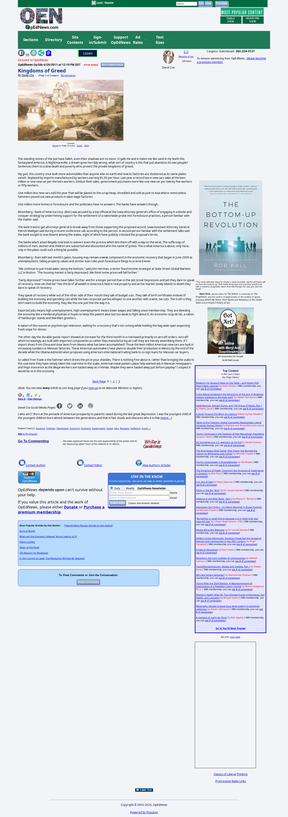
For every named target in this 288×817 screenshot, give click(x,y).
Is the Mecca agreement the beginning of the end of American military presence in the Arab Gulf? (230, 396)
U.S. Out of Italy (204, 481)
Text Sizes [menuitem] (160, 40)
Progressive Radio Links (230, 781)
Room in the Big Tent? (208, 490)
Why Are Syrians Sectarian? (210, 575)
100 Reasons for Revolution (33, 552)
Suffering (135, 428)
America (40, 428)
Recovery (124, 428)
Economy (86, 428)
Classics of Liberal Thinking (231, 774)
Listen (88, 53)
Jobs (116, 428)
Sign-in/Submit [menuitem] (97, 40)
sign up (93, 388)
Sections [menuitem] (30, 39)
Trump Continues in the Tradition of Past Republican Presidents (230, 433)
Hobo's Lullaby (27, 541)
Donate (71, 506)
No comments (68, 75)
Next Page (99, 381)
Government (98, 428)
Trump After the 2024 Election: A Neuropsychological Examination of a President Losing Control (224, 585)
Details (79, 145)
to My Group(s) (27, 433)
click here (235, 636)
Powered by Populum (144, 812)
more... (166, 418)
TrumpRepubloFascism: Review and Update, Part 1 (223, 566)
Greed (109, 428)
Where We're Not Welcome (210, 529)
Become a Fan (186, 56)
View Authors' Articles (156, 465)
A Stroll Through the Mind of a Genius (216, 414)
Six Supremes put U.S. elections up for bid (218, 442)
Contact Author (36, 465)
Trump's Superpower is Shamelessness (216, 462)
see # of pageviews (211, 388)
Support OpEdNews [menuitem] (119, 40)
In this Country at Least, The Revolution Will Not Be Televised (52, 558)
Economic (75, 428)
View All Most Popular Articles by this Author (88, 525)
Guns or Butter (27, 531)
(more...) (146, 428)
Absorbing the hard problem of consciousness (220, 558)
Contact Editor (93, 465)
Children (50, 428)
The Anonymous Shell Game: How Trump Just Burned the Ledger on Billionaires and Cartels (226, 452)
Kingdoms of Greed (42, 70)
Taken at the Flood (29, 547)
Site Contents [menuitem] (75, 40)
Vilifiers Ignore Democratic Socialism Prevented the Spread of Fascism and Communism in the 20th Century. (228, 540)
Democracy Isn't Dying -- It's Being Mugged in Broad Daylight (229, 507)
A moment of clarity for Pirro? (211, 617)
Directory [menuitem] (53, 39)
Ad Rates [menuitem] (138, 40)
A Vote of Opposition (207, 549)
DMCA (86, 145)
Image (55, 145)
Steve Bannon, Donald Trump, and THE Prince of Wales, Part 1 (229, 405)
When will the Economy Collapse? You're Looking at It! (48, 536)
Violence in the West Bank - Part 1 (214, 498)
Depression (63, 428)
